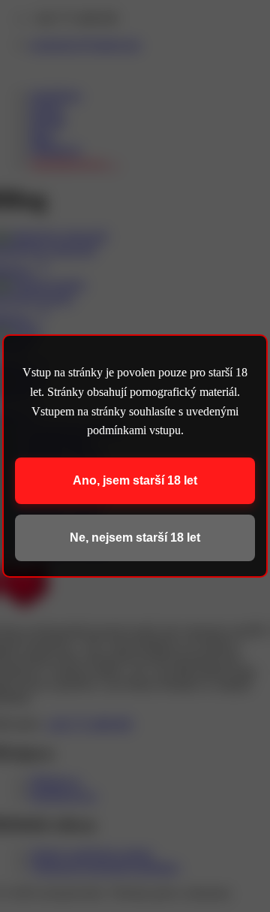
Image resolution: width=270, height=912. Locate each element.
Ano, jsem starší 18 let (135, 480)
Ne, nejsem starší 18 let (135, 537)
